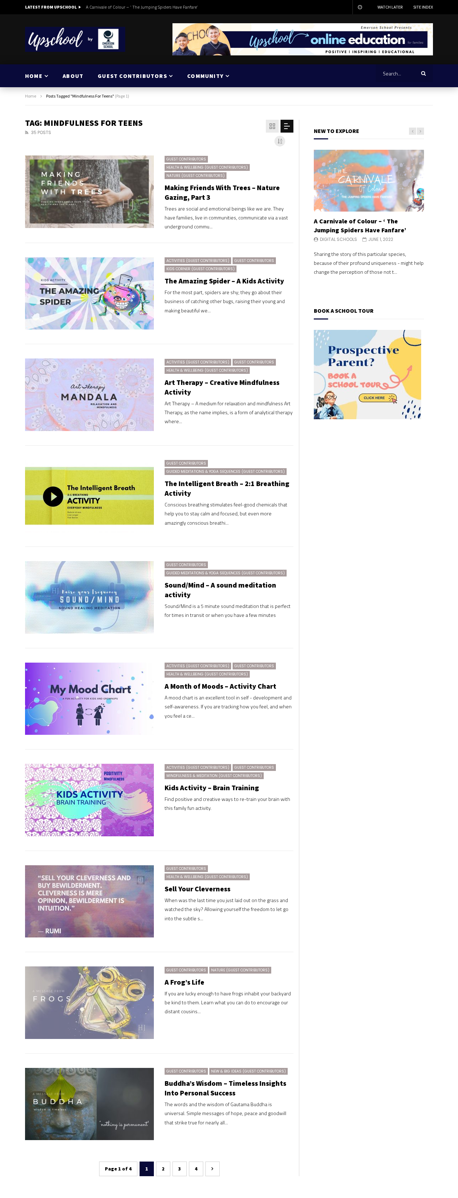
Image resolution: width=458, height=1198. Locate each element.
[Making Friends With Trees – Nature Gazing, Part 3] (89, 191)
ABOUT (73, 75)
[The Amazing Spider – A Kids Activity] (89, 293)
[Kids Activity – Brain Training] (89, 800)
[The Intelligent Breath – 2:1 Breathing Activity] (89, 496)
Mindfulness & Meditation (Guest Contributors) (214, 775)
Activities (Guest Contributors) (197, 260)
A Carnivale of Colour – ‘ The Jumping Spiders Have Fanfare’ (142, 7)
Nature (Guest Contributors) (195, 175)
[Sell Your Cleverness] (89, 901)
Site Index (423, 7)
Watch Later (390, 7)
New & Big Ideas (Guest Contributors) (248, 1071)
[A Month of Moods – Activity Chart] (89, 699)
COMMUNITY (205, 75)
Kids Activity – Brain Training (212, 787)
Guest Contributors (186, 159)
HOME (34, 75)
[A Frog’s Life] (89, 1002)
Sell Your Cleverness (197, 888)
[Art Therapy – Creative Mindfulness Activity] (89, 394)
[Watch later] (359, 7)
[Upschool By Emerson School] (75, 39)
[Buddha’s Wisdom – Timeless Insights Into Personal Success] (89, 1104)
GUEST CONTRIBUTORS (132, 75)
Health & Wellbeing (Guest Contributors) (207, 167)
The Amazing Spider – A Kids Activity (224, 280)
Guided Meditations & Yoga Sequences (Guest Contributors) (225, 471)
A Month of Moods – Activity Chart (220, 686)
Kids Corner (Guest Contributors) (200, 269)
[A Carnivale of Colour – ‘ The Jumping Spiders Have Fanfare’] (369, 181)
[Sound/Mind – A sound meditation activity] (89, 597)
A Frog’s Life (184, 981)
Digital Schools (338, 239)
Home (30, 96)
